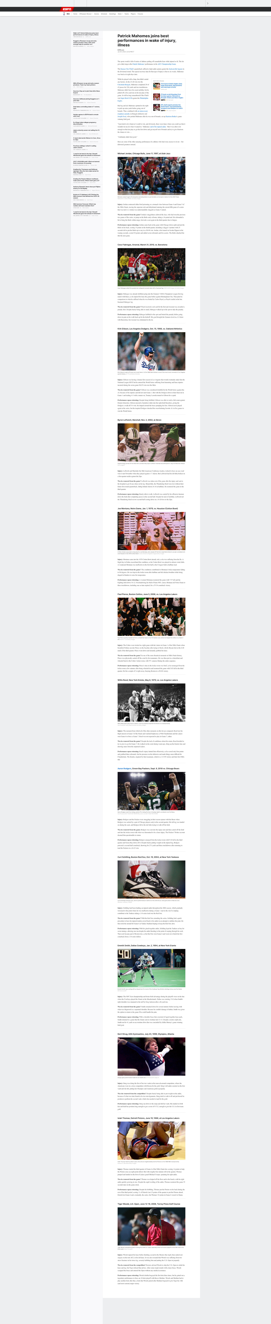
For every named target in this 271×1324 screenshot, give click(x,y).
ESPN (67, 9)
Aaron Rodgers (124, 768)
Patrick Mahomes (138, 64)
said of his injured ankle (158, 127)
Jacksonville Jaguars (176, 69)
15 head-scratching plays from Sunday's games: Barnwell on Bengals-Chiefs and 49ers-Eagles (172, 96)
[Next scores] (207, 3)
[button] (203, 9)
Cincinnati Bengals (124, 84)
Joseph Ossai (122, 116)
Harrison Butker (171, 116)
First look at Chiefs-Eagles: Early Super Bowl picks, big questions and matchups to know (171, 85)
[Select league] (67, 3)
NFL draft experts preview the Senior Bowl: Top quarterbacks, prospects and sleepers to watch (172, 106)
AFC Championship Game (167, 64)
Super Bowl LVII (126, 98)
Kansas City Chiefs (127, 69)
